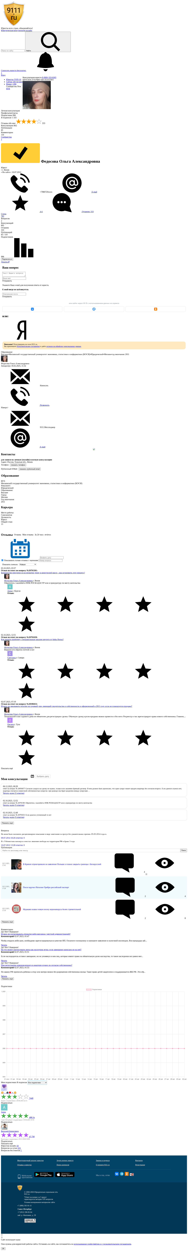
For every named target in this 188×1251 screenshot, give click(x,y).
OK (3, 1249)
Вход (3, 75)
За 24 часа (39, 535)
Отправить (7, 281)
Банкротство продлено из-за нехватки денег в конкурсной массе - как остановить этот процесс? (43, 573)
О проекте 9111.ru (103, 1165)
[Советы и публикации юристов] (14, 26)
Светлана (11, 658)
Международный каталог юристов (30, 1160)
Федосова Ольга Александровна (18, 581)
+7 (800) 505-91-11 (24, 1206)
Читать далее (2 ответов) (13, 793)
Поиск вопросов (63, 1165)
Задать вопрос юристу (65, 1160)
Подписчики (8, 115)
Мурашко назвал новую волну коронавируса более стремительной (52, 909)
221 (19, 1148)
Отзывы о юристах (24, 1165)
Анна (10, 591)
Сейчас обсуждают (14, 82)
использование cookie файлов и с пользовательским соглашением (102, 1244)
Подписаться (7, 259)
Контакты (139, 1160)
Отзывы (17, 535)
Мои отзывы (27, 535)
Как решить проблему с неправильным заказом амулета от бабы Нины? (32, 639)
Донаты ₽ (5, 262)
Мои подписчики (8, 1082)
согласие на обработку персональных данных (63, 346)
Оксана (10, 724)
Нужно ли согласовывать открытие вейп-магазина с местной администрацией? (35, 934)
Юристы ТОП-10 (13, 79)
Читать (4, 945)
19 (17, 1146)
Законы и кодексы (103, 1160)
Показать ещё (7, 768)
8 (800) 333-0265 (49, 77)
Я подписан (8, 118)
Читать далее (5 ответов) (13, 805)
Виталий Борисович (10, 1131)
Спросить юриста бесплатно (13, 70)
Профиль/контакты (9, 113)
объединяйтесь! (26, 28)
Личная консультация (10, 111)
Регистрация (140, 1165)
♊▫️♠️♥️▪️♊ (8, 1093)
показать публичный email (30, 469)
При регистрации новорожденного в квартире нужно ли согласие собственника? (36, 965)
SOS (8, 89)
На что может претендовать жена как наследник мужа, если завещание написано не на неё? (41, 950)
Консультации (9, 125)
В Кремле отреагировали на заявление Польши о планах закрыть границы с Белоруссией (62, 864)
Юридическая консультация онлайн (16, 30)
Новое (11, 84)
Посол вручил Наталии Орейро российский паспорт (46, 887)
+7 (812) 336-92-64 (25, 1212)
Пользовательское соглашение (28, 346)
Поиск (183, 850)
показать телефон (18, 465)
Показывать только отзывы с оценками (21, 560)
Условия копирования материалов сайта (39, 1202)
